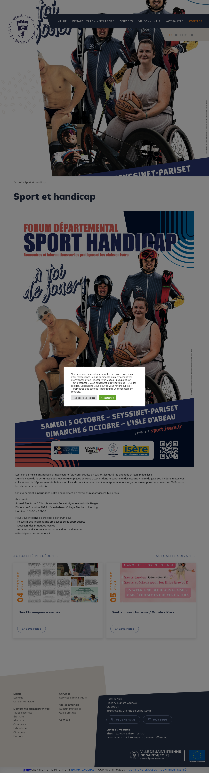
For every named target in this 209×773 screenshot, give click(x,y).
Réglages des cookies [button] (84, 397)
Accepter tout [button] (107, 397)
